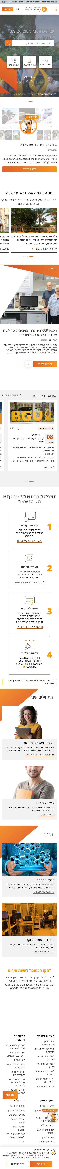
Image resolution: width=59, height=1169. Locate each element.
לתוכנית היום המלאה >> (44, 94)
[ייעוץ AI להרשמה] (52, 1116)
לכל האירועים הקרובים (46, 249)
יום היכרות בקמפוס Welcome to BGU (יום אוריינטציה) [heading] (33, 449)
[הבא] (22, 83)
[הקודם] (37, 83)
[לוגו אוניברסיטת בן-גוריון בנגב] (36, 9)
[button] (54, 9)
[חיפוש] (18, 9)
